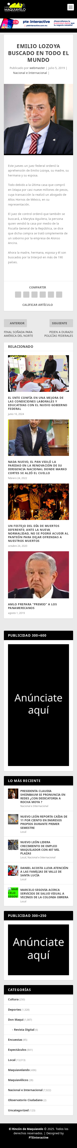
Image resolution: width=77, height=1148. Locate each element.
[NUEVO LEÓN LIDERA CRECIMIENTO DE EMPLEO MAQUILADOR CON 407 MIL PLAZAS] (13, 845)
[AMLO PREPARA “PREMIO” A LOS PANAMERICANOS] (38, 574)
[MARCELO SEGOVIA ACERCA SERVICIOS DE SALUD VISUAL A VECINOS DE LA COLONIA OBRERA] (13, 892)
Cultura (13, 999)
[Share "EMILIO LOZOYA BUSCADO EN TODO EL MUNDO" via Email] (51, 294)
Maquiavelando (19, 1070)
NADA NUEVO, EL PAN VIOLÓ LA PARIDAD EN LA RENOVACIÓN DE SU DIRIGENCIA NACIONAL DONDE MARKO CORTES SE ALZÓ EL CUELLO (37, 467)
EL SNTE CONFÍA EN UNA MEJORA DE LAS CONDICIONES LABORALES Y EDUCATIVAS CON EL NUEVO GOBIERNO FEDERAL (37, 403)
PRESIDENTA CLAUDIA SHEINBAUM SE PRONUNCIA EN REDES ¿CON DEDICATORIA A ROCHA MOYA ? (42, 796)
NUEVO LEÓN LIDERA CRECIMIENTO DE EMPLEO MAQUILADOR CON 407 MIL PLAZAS (40, 847)
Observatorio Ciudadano (25, 1100)
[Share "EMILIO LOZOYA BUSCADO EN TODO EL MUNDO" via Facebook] (18, 294)
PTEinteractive (38, 1137)
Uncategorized (18, 1110)
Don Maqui (15, 1019)
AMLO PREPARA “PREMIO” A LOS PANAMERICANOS (32, 606)
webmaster (37, 68)
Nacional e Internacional (30, 73)
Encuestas (15, 1040)
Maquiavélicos (18, 1080)
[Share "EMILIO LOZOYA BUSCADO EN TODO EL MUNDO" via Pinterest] (34, 294)
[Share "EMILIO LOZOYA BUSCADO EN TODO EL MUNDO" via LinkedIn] (43, 294)
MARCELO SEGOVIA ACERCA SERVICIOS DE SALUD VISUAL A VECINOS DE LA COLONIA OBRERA (44, 893)
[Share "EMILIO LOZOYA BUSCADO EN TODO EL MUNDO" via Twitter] (26, 294)
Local (23, 832)
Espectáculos (17, 1050)
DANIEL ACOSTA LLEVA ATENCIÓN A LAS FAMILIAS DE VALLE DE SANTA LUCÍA (44, 871)
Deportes (14, 1009)
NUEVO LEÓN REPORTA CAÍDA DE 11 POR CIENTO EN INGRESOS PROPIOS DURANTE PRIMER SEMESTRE (43, 822)
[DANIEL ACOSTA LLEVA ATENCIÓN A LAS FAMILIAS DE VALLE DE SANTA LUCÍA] (13, 871)
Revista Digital (24, 1030)
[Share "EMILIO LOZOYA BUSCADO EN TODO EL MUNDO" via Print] (59, 294)
